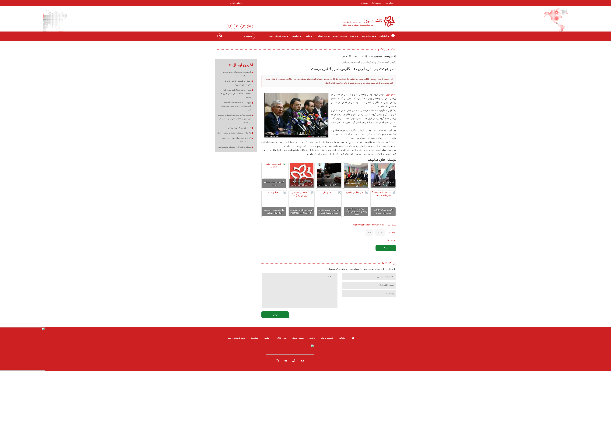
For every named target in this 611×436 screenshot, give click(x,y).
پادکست (295, 36)
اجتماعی (383, 36)
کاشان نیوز (391, 94)
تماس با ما (376, 3)
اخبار (369, 232)
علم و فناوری (321, 36)
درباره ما (364, 3)
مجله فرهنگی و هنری (276, 36)
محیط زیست (339, 36)
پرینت (385, 248)
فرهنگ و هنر (368, 36)
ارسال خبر (390, 3)
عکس (307, 36)
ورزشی (353, 36)
